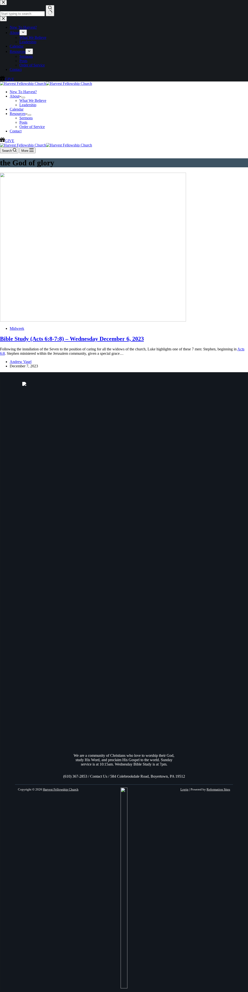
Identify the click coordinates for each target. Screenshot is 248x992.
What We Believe (32, 100)
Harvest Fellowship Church (60, 789)
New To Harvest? (23, 92)
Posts (23, 122)
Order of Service (32, 127)
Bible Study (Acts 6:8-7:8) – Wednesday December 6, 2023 (72, 339)
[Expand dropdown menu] (23, 97)
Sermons (26, 118)
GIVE (9, 141)
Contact (16, 131)
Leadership (27, 105)
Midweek (17, 328)
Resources (17, 114)
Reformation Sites (218, 789)
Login (184, 789)
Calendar (16, 109)
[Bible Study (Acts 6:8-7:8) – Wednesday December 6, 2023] (93, 320)
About (14, 96)
